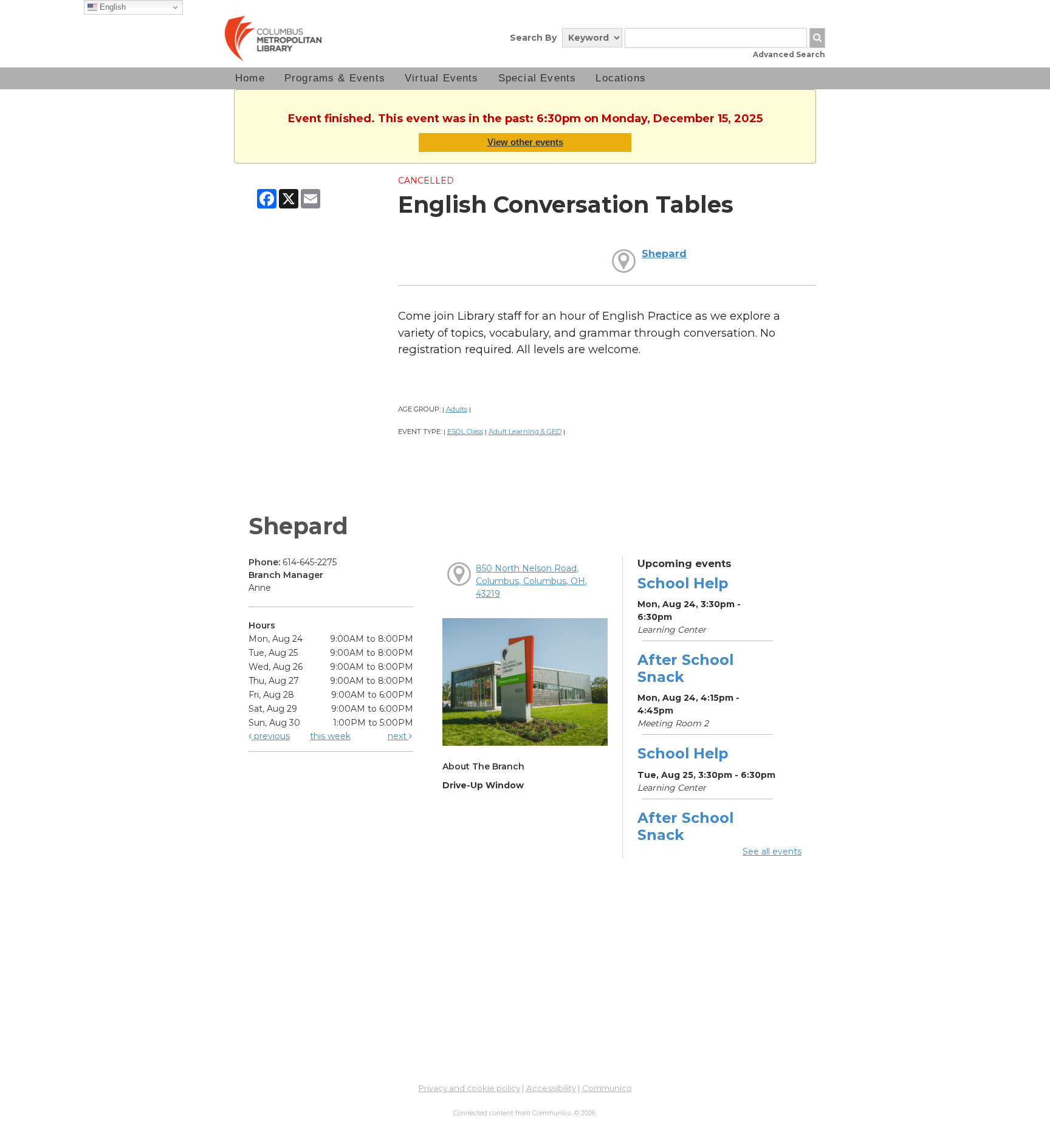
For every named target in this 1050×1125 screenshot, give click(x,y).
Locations (620, 78)
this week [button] (330, 736)
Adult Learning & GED (525, 431)
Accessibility (551, 1088)
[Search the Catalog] (817, 38)
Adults (456, 409)
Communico (607, 1088)
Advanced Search (789, 54)
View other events (525, 142)
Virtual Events (442, 78)
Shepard (664, 253)
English (111, 7)
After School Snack (685, 668)
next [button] (398, 736)
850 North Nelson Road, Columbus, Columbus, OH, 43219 (531, 581)
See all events (772, 851)
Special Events (537, 78)
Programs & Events (334, 78)
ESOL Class (465, 431)
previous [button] (271, 736)
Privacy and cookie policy (469, 1088)
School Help (682, 583)
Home (250, 78)
